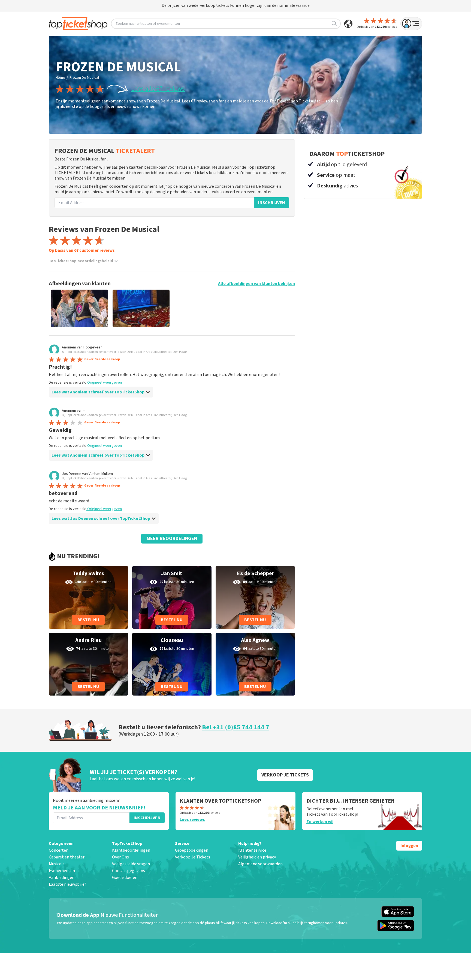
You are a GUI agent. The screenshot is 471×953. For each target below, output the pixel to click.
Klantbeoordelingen (131, 850)
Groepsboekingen (191, 850)
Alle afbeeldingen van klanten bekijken (256, 283)
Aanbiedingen (61, 878)
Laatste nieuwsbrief (67, 884)
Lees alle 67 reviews (158, 89)
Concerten (58, 850)
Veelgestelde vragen (131, 864)
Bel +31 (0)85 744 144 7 (235, 727)
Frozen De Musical (84, 77)
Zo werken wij (319, 821)
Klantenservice (252, 850)
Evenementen (62, 871)
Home (60, 77)
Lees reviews (192, 819)
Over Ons (120, 857)
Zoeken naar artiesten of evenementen (148, 23)
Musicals (57, 864)
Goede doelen (124, 878)
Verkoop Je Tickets (192, 857)
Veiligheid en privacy (257, 857)
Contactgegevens (128, 871)
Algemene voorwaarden (260, 864)
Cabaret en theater (66, 857)
